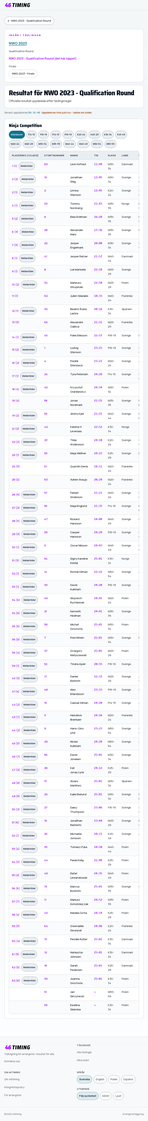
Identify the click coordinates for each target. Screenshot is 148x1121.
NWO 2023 (18, 43)
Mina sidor (83, 1060)
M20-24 (15, 143)
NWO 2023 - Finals (23, 73)
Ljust (118, 1096)
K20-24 (81, 134)
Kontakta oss (12, 1061)
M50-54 (97, 143)
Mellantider (27, 165)
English (100, 1079)
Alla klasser (17, 134)
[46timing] (17, 5)
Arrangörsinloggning (133, 1114)
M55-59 (110, 143)
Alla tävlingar (84, 1052)
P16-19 (68, 134)
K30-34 (108, 134)
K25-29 (95, 134)
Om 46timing (11, 1079)
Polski (113, 1079)
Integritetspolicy (14, 1087)
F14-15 (31, 134)
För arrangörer (12, 1095)
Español (128, 1079)
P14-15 (55, 134)
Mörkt (105, 1096)
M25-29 (29, 143)
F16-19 (43, 134)
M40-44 (69, 143)
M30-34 (42, 143)
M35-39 (56, 143)
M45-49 (83, 143)
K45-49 (121, 134)
